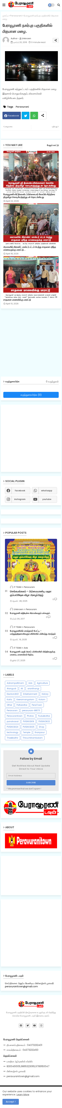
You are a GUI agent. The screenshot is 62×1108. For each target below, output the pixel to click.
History (45, 694)
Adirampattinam (15, 683)
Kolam (42, 699)
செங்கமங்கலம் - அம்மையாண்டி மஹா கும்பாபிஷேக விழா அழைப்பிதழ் (30, 593)
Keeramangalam (25, 699)
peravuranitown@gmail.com (23, 1076)
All (22, 688)
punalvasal (13, 721)
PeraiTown (37, 705)
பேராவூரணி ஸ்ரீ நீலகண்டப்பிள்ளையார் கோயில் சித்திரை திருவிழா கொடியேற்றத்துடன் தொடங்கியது (29, 196)
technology (12, 732)
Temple (26, 732)
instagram (19, 499)
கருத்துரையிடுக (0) (31, 395)
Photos (30, 715)
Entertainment (30, 694)
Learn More (23, 1094)
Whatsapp (34, 115)
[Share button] (42, 115)
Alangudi (11, 688)
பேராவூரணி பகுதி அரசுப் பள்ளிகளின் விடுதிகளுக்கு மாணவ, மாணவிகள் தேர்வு (32, 653)
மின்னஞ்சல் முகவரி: (16, 1071)
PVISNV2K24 (12, 726)
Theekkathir (12, 737)
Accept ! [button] (11, 1101)
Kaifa (9, 699)
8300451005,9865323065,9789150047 (28, 1066)
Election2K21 (13, 694)
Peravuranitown (14, 715)
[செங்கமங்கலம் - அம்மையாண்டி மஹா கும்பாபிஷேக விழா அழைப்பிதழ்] (31, 560)
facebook (20, 490)
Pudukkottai (44, 715)
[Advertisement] (31, 344)
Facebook (13, 115)
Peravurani (16, 15)
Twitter (25, 115)
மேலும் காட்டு (53, 145)
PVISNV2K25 (28, 726)
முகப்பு (5, 15)
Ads (30, 683)
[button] (58, 5)
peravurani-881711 (31, 710)
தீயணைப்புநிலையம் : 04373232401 (24, 1045)
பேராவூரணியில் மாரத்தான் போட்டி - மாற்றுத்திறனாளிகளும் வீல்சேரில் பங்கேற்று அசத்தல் (33, 632)
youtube (46, 499)
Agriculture (42, 683)
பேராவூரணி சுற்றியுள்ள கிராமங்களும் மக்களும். (30, 613)
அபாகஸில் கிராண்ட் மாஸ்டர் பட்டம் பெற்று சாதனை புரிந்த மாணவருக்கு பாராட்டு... (29, 248)
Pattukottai (22, 705)
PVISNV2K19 (28, 721)
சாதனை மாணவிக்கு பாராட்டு (17, 299)
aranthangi (33, 688)
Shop (41, 726)
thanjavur (40, 732)
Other (9, 705)
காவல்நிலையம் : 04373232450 (22, 1050)
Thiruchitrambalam (33, 737)
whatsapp (46, 490)
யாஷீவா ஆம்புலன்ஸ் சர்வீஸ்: (20, 1061)
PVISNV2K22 (44, 721)
